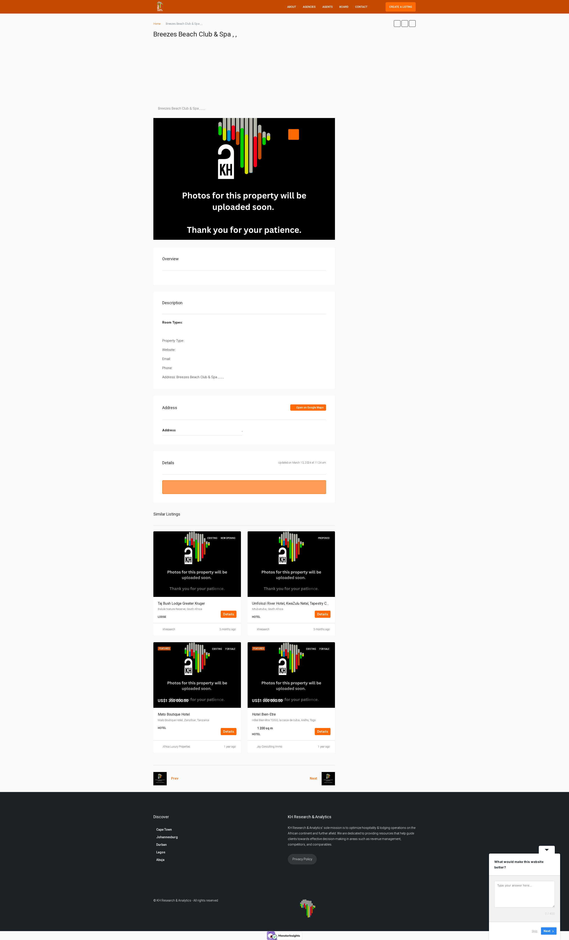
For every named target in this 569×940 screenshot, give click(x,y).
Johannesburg (167, 837)
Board (344, 6)
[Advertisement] (284, 72)
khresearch (169, 629)
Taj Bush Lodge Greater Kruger (181, 603)
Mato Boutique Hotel (174, 714)
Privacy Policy (302, 859)
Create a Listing (400, 6)
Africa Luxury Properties (176, 746)
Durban (161, 844)
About (291, 6)
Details (228, 614)
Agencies (309, 6)
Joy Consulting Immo (269, 746)
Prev (174, 778)
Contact (361, 6)
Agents (327, 6)
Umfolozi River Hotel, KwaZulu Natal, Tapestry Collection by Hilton (303, 603)
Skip (534, 931)
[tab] (293, 134)
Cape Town (164, 829)
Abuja (160, 860)
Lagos (160, 852)
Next (313, 778)
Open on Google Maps (310, 407)
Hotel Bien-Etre (264, 714)
